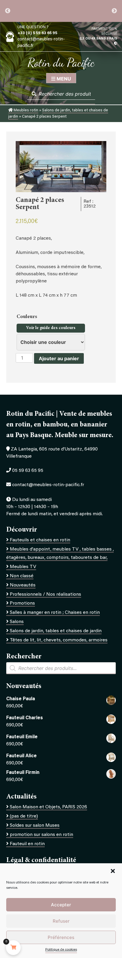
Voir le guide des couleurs (51, 328)
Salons (17, 621)
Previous (8, 11)
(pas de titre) (24, 816)
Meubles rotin (25, 110)
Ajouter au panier (59, 358)
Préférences (61, 937)
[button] (113, 871)
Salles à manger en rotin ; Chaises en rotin (55, 612)
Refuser (61, 921)
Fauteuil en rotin (27, 844)
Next (114, 11)
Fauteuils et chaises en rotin (40, 540)
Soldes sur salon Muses (35, 825)
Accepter (61, 905)
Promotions (22, 603)
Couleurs (27, 317)
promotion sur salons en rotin (41, 834)
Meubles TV (23, 567)
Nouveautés (23, 585)
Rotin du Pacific (61, 62)
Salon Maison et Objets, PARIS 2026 (48, 807)
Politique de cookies (61, 949)
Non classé (21, 576)
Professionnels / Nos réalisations (45, 594)
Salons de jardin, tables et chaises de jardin (56, 631)
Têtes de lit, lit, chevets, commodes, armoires (58, 640)
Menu (63, 79)
